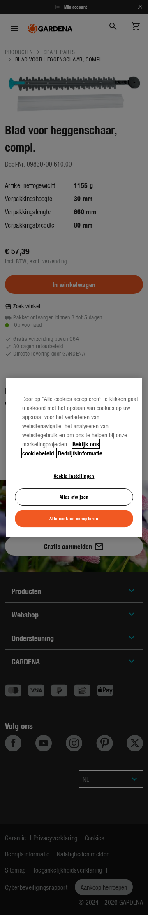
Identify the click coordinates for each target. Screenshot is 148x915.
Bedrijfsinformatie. (81, 453)
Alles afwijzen (74, 496)
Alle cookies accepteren (73, 518)
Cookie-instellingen (74, 475)
